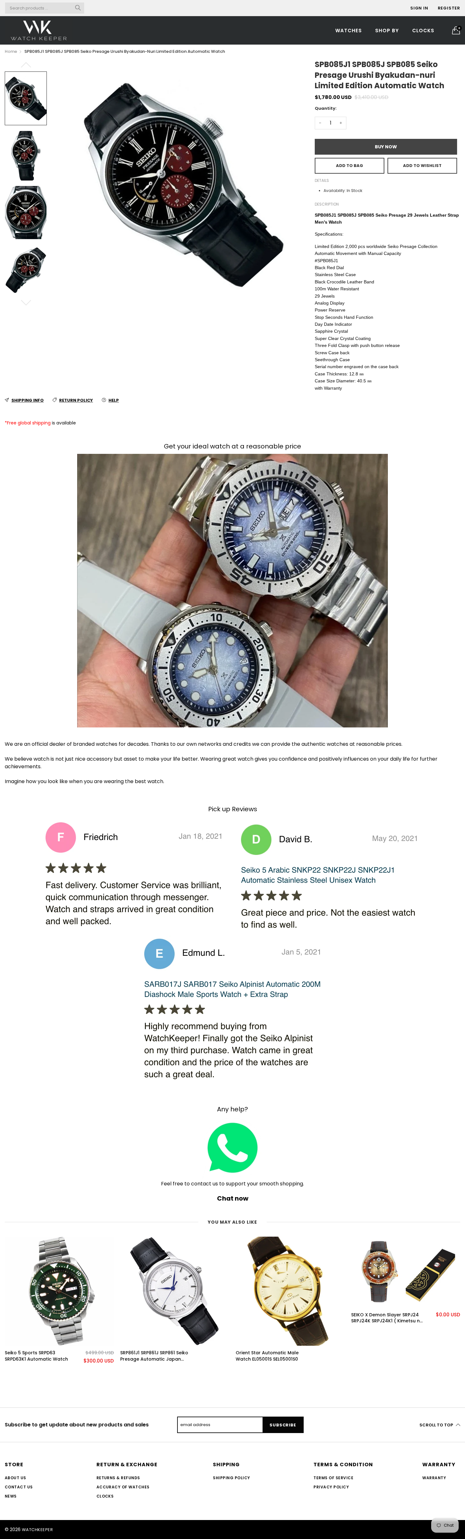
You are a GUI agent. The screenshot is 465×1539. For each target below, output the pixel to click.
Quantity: (326, 108)
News (11, 1496)
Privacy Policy (331, 1487)
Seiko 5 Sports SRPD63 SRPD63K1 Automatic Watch (36, 1356)
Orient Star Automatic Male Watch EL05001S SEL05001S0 (267, 1356)
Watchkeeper (37, 1530)
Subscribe (283, 1425)
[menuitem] (349, 30)
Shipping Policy (231, 1477)
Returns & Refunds (118, 1477)
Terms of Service (333, 1477)
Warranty (434, 1477)
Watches (348, 30)
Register (449, 8)
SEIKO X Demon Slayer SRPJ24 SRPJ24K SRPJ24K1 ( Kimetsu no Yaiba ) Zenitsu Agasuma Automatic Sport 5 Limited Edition (387, 1318)
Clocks (423, 30)
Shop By (387, 30)
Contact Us (19, 1487)
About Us (15, 1477)
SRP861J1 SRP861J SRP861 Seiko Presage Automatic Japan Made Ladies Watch (154, 1356)
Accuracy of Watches (123, 1487)
